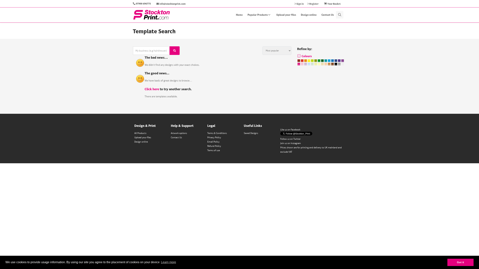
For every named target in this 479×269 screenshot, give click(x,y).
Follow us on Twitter (290, 138)
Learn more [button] (168, 262)
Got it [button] (460, 262)
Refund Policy (214, 146)
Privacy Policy (214, 137)
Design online (309, 14)
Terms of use (213, 150)
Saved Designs (251, 133)
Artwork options (179, 133)
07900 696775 (143, 3)
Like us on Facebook (290, 129)
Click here (152, 89)
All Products (140, 133)
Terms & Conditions (217, 133)
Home (239, 14)
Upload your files (286, 14)
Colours (306, 56)
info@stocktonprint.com (172, 3)
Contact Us (327, 14)
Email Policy (213, 141)
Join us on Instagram (290, 143)
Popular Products (258, 14)
